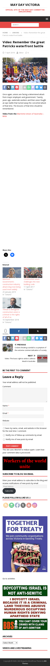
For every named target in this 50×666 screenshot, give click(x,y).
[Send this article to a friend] (21, 87)
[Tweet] (38, 331)
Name (5, 405)
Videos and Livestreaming (17, 648)
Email (5, 413)
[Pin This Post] (17, 87)
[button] (46, 19)
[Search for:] (25, 25)
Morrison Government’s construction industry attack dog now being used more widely (12, 284)
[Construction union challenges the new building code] (33, 272)
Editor (21, 52)
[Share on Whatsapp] (29, 87)
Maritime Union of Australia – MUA (23, 115)
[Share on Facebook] (5, 87)
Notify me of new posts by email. (19, 439)
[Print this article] (25, 87)
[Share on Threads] (45, 87)
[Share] (19, 331)
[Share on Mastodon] (33, 87)
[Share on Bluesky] (41, 87)
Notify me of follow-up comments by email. (24, 435)
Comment (7, 386)
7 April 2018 (10, 52)
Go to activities (9, 578)
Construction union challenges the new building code (32, 281)
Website (6, 420)
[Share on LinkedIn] (13, 87)
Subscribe (9, 491)
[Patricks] (25, 81)
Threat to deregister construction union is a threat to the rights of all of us (11, 313)
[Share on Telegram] (37, 87)
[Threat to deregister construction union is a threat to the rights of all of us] (12, 303)
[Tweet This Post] (9, 87)
